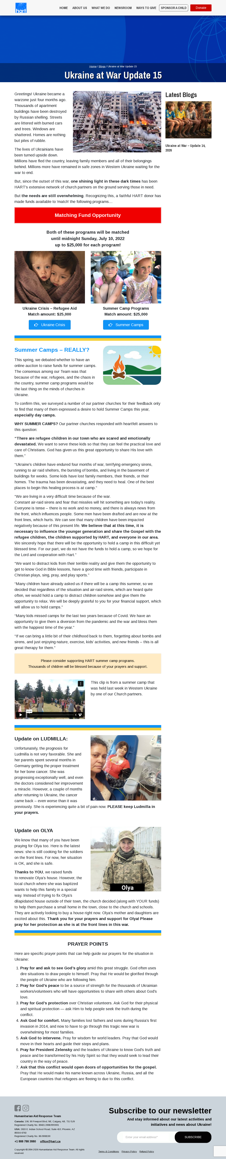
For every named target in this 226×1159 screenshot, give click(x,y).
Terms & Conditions (108, 1151)
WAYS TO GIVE (146, 7)
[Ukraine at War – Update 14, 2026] (188, 119)
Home (64, 7)
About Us (79, 7)
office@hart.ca (50, 1141)
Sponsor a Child (173, 7)
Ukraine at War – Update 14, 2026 (185, 148)
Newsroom (123, 7)
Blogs (102, 66)
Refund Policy (146, 1151)
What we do (101, 7)
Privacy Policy (129, 1151)
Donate (201, 8)
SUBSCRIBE (193, 1137)
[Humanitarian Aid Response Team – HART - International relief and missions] (21, 7)
